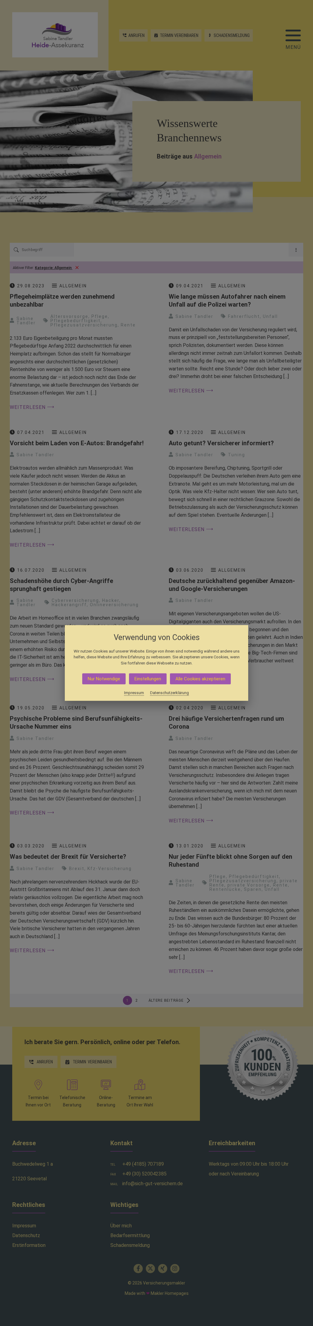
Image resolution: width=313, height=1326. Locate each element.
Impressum (134, 692)
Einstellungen (147, 679)
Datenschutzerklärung (169, 692)
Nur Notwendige (104, 679)
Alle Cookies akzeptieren (200, 679)
